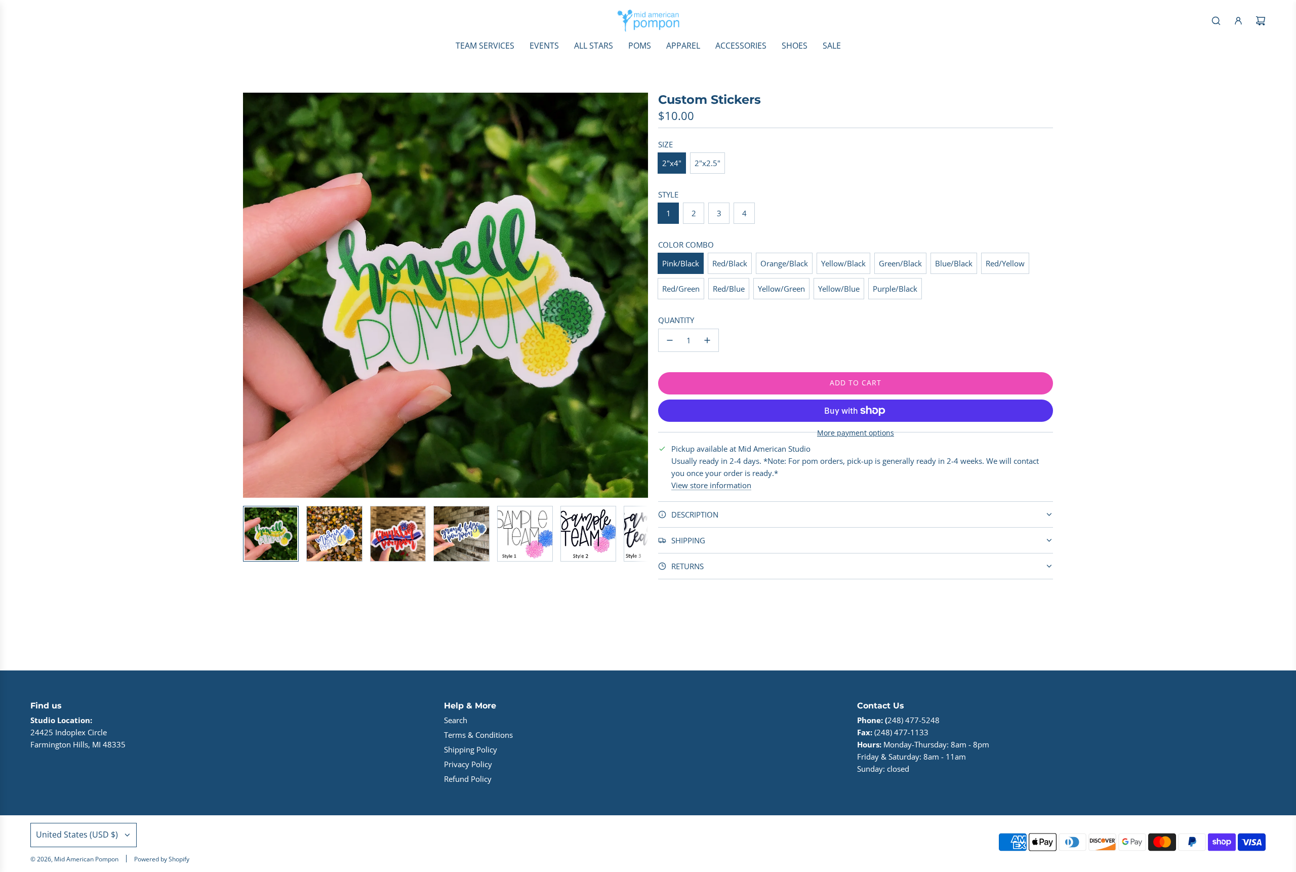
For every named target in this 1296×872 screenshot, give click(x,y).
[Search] (1216, 21)
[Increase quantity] (707, 340)
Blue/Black (954, 263)
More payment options (855, 433)
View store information (711, 485)
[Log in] (1238, 21)
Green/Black (900, 263)
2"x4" (671, 163)
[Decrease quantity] (670, 340)
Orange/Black (784, 263)
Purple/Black (895, 289)
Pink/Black (680, 263)
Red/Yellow (1005, 263)
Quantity (676, 320)
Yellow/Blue (839, 289)
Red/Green (681, 289)
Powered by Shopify (161, 859)
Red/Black (729, 263)
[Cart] (1260, 21)
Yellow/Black (843, 263)
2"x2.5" (707, 163)
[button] (256, 295)
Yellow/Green (781, 289)
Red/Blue (729, 289)
